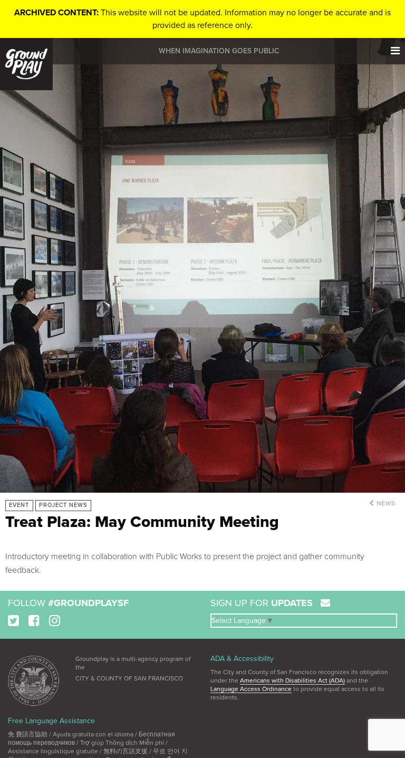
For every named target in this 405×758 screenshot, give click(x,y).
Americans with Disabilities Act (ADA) (292, 680)
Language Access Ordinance (251, 689)
